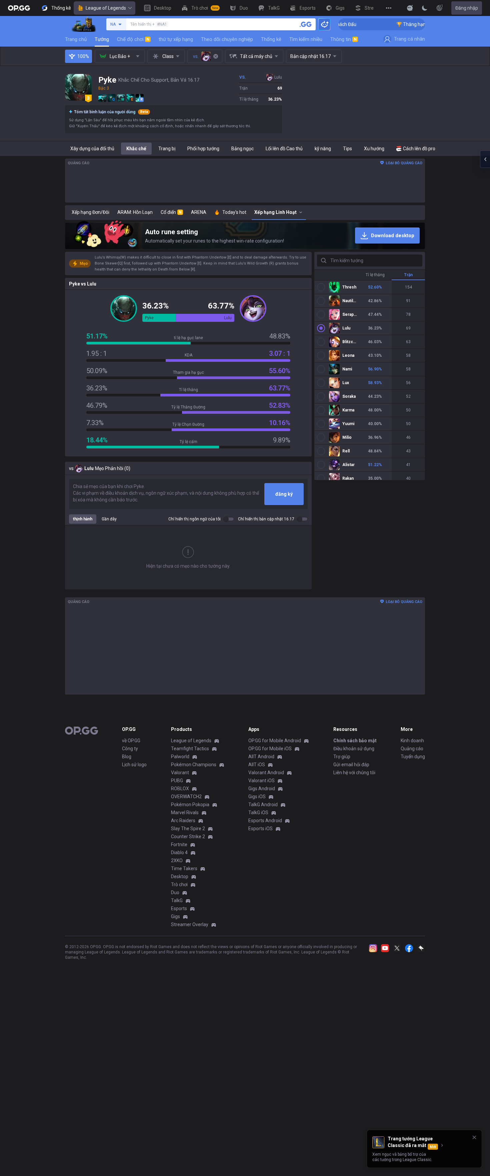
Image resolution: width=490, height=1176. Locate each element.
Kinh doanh (412, 740)
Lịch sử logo (134, 764)
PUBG (177, 780)
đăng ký (284, 494)
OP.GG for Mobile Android (274, 740)
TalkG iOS (258, 812)
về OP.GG (131, 740)
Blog (126, 756)
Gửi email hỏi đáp (351, 764)
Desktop (179, 876)
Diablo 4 (179, 852)
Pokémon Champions (193, 764)
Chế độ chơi (133, 39)
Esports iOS (260, 828)
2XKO (177, 860)
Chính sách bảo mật (355, 740)
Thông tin (343, 39)
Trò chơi (179, 884)
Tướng (102, 39)
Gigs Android (261, 788)
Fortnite (179, 844)
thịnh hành (82, 519)
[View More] (388, 8)
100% (83, 56)
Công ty (130, 748)
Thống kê (271, 39)
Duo (175, 892)
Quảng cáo (412, 748)
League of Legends (106, 8)
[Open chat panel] (485, 159)
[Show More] (410, 8)
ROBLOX (180, 788)
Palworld (180, 756)
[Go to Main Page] (19, 8)
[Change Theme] (424, 8)
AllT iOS (256, 764)
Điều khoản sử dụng (353, 748)
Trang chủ (76, 39)
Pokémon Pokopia (190, 804)
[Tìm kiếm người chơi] (306, 24)
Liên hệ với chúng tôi (354, 772)
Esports (179, 908)
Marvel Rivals (185, 812)
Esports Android (265, 820)
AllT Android (261, 756)
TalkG (177, 900)
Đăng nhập (466, 8)
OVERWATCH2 (186, 796)
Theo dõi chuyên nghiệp (227, 39)
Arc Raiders (183, 820)
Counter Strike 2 (188, 836)
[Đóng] (474, 1137)
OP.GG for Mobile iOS (270, 748)
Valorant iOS (261, 780)
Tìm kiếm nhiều (305, 39)
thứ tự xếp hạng (176, 39)
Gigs (175, 916)
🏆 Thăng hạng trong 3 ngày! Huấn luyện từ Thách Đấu (421, 24)
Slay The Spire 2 (188, 828)
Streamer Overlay (189, 924)
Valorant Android (266, 772)
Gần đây (109, 519)
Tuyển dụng (413, 756)
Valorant (180, 772)
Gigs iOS (257, 796)
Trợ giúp (341, 756)
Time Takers (184, 868)
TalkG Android (263, 804)
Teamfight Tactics (190, 748)
